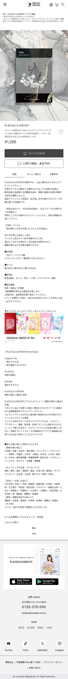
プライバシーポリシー (54, 662)
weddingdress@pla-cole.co (34, 612)
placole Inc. (31, 676)
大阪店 (49, 627)
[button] (34, 118)
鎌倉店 (41, 627)
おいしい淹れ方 (34, 174)
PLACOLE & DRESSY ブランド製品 (21, 14)
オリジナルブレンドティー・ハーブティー (19, 16)
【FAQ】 (40, 516)
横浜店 (21, 627)
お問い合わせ (35, 667)
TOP (4, 14)
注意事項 (54, 174)
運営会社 (9, 662)
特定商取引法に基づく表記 (28, 662)
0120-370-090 (34, 607)
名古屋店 (31, 627)
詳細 (14, 174)
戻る (34, 528)
